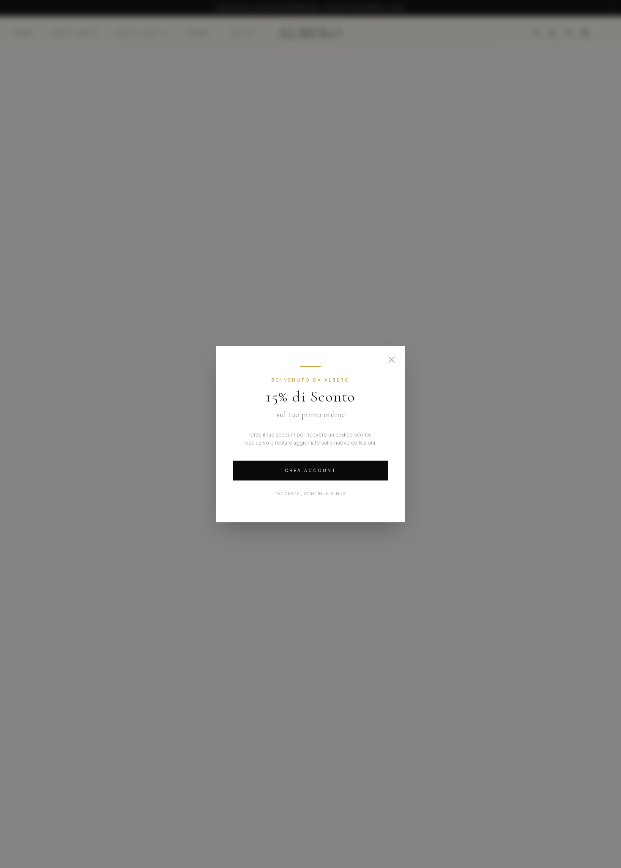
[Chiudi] (391, 359)
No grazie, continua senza (310, 493)
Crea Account (310, 470)
